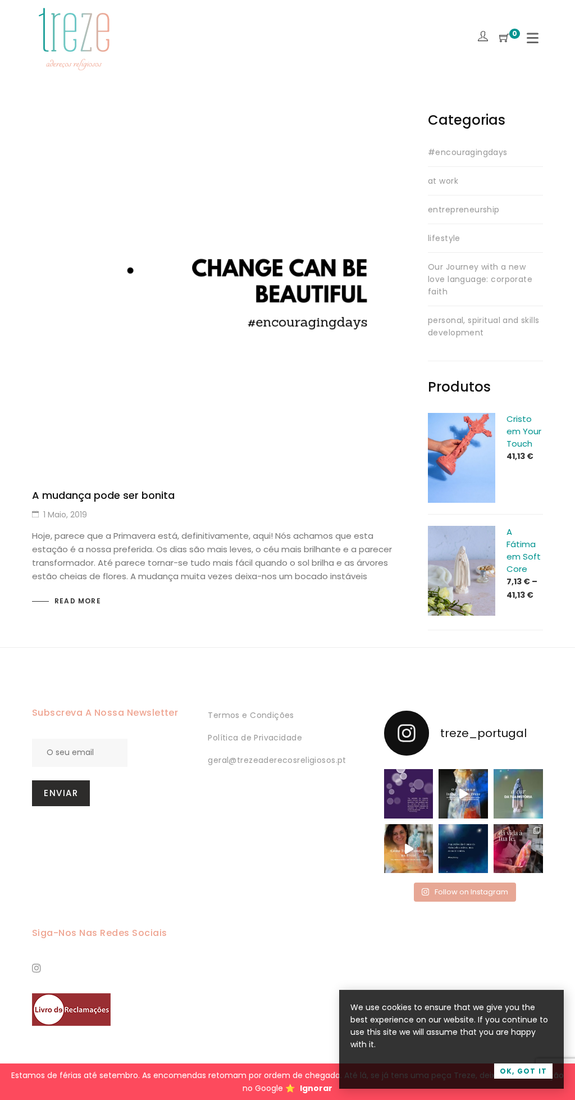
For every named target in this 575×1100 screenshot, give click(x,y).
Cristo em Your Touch (523, 431)
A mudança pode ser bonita (103, 495)
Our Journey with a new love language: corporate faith (480, 279)
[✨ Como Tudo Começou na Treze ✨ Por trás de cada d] (408, 849)
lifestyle (444, 238)
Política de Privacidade (255, 737)
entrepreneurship (464, 209)
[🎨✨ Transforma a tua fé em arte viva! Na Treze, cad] (518, 849)
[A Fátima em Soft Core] (461, 532)
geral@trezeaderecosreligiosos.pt (277, 760)
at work (443, 181)
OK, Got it (523, 1071)
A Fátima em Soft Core (523, 550)
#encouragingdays (468, 152)
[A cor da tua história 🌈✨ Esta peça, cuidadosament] (518, 794)
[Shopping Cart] (504, 38)
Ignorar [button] (316, 1088)
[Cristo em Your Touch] (461, 419)
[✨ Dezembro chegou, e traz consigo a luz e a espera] (408, 794)
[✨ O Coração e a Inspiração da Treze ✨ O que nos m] (463, 794)
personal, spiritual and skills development (484, 326)
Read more (77, 601)
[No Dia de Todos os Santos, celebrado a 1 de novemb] (463, 849)
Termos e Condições (251, 715)
